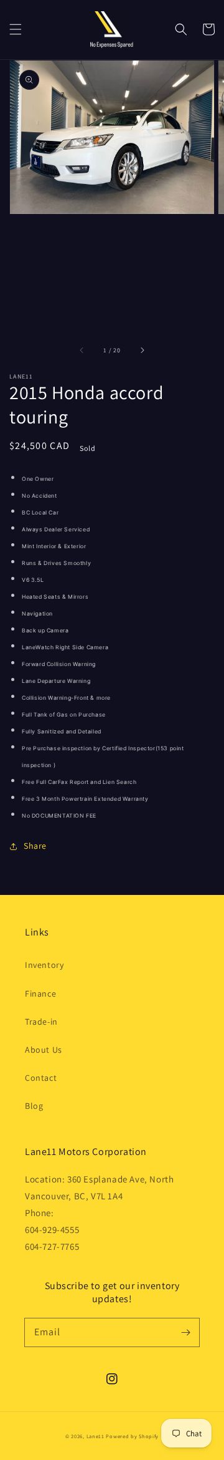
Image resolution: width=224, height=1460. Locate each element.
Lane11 (95, 1436)
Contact (41, 1077)
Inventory (44, 964)
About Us (43, 1049)
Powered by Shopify (132, 1436)
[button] (15, 29)
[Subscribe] (185, 1332)
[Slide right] (142, 350)
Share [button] (35, 845)
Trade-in (41, 1021)
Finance (40, 993)
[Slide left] (82, 350)
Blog (34, 1105)
